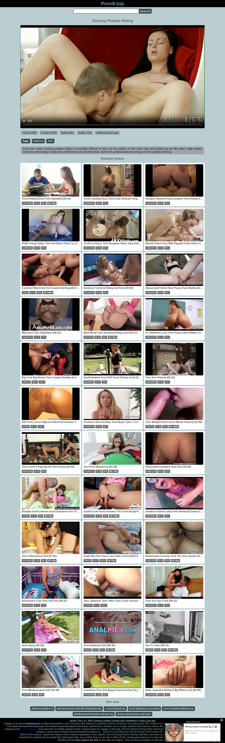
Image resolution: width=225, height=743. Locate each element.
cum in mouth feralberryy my (178, 708)
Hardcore (38, 141)
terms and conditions (125, 720)
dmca (143, 720)
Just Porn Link (110, 731)
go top (151, 720)
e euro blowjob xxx (115, 708)
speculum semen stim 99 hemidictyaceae (79, 708)
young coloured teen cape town (134, 714)
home (73, 720)
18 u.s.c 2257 (85, 720)
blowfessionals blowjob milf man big (93, 714)
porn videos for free (86, 740)
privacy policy (103, 720)
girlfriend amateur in (42, 708)
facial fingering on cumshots (144, 708)
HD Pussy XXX (141, 731)
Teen (50, 141)
